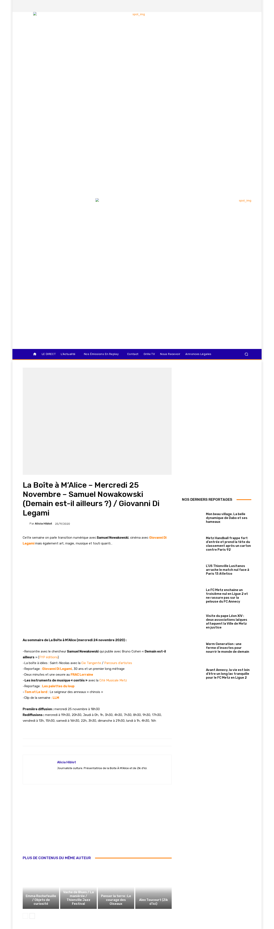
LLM (56, 698)
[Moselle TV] (53, 207)
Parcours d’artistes (118, 663)
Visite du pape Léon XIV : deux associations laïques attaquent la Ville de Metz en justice (226, 621)
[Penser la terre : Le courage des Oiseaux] (116, 887)
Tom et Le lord (36, 692)
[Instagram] (225, 6)
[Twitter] (233, 6)
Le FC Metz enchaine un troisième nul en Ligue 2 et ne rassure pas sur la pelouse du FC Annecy (227, 595)
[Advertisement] (97, 825)
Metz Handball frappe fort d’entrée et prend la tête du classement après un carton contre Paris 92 (228, 544)
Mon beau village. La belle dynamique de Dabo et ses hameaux (226, 518)
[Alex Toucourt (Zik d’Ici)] (153, 887)
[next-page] (32, 916)
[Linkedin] (247, 6)
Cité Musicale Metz (113, 680)
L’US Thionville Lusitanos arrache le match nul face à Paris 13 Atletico (227, 570)
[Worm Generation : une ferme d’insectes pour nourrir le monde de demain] (192, 646)
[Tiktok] (240, 6)
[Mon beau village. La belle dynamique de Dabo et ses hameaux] (192, 517)
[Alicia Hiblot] (26, 523)
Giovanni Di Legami (57, 669)
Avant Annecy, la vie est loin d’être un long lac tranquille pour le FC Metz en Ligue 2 (228, 673)
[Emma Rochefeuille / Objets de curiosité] (41, 887)
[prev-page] (25, 916)
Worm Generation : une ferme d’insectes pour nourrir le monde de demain (227, 648)
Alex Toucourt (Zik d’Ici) (153, 902)
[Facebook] (218, 6)
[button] (246, 354)
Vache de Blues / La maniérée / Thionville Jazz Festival (78, 898)
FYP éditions (48, 657)
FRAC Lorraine (82, 674)
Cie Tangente (91, 663)
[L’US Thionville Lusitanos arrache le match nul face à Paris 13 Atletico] (192, 568)
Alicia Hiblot (43, 523)
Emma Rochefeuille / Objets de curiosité (41, 900)
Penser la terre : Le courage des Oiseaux (116, 900)
